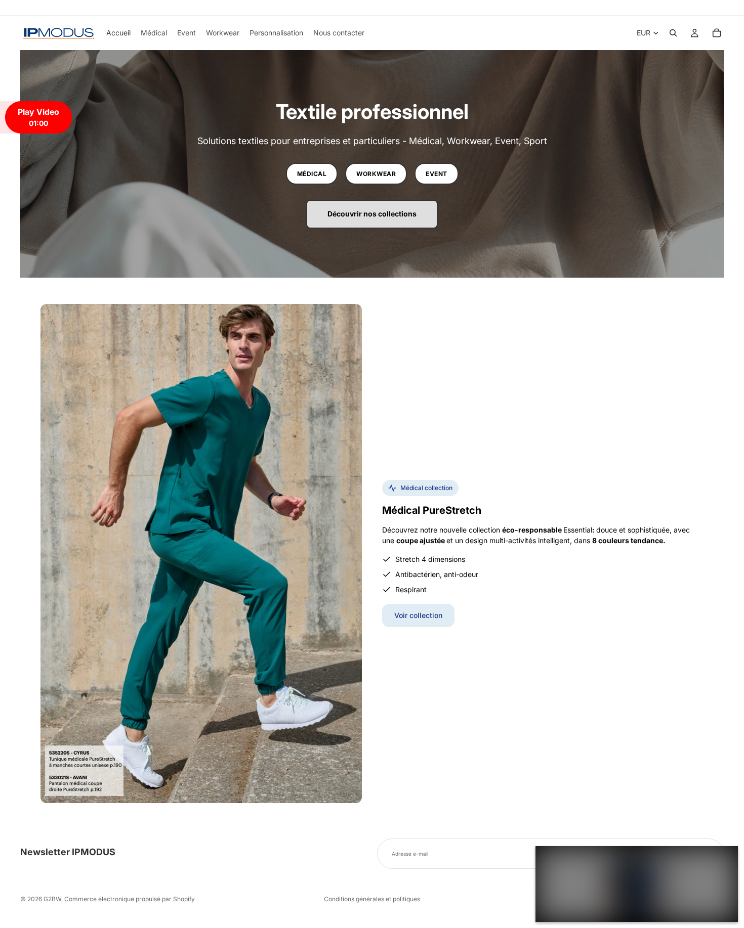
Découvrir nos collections (372, 213)
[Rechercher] (673, 33)
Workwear (376, 174)
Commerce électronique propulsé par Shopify (129, 899)
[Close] (725, 859)
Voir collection (418, 615)
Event (436, 174)
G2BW (52, 899)
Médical (312, 174)
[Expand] (548, 859)
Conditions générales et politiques (372, 899)
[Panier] (717, 33)
